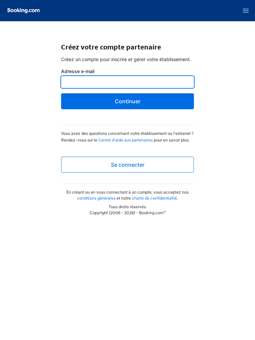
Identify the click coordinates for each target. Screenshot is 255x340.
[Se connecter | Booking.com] (23, 10)
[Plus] (246, 11)
